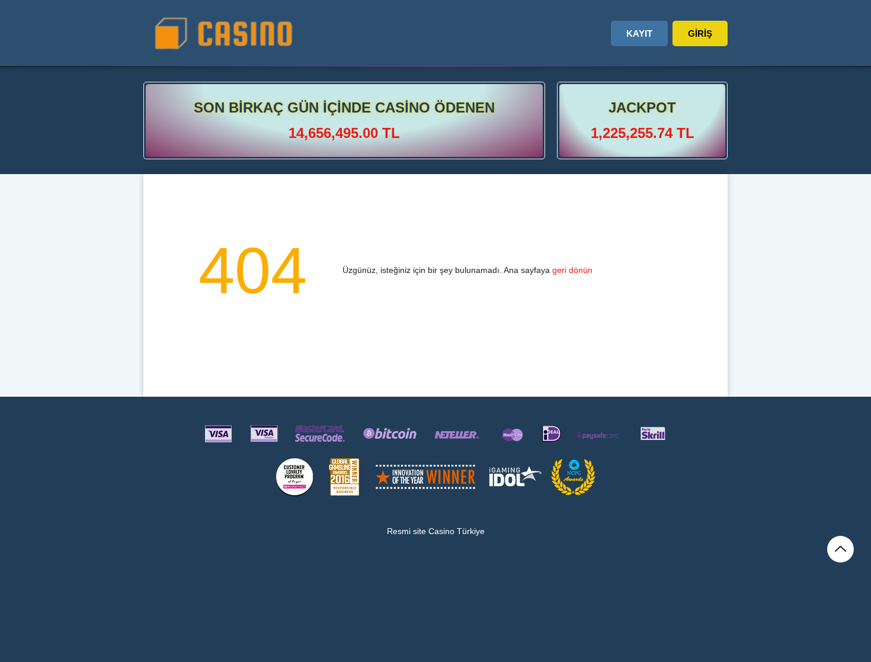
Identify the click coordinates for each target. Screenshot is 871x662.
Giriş (700, 33)
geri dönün (572, 270)
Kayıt (639, 33)
